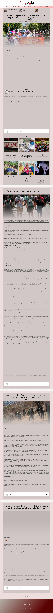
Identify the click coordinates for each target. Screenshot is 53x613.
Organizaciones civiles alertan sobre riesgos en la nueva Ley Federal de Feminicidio (42, 178)
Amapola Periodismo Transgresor (20, 21)
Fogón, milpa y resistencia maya (43, 9)
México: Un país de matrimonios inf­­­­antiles (22, 91)
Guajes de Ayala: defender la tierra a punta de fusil (11, 177)
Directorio (22, 606)
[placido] (5, 10)
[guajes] (11, 168)
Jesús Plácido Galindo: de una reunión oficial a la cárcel (12, 9)
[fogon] (36, 10)
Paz (9, 6)
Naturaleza (14, 6)
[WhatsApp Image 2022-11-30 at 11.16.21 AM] (6, 92)
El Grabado (46, 6)
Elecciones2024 (29, 6)
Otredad (19, 6)
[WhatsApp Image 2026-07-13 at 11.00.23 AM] (26, 168)
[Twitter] (24, 604)
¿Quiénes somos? (26, 606)
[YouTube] (26, 604)
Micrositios (40, 6)
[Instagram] (25, 604)
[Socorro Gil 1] (20, 10)
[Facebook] (23, 604)
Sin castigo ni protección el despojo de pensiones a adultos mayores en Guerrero (26, 178)
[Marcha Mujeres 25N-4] (42, 168)
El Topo (24, 6)
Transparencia (30, 606)
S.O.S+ (34, 6)
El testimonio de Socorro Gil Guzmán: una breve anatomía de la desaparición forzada (28, 10)
